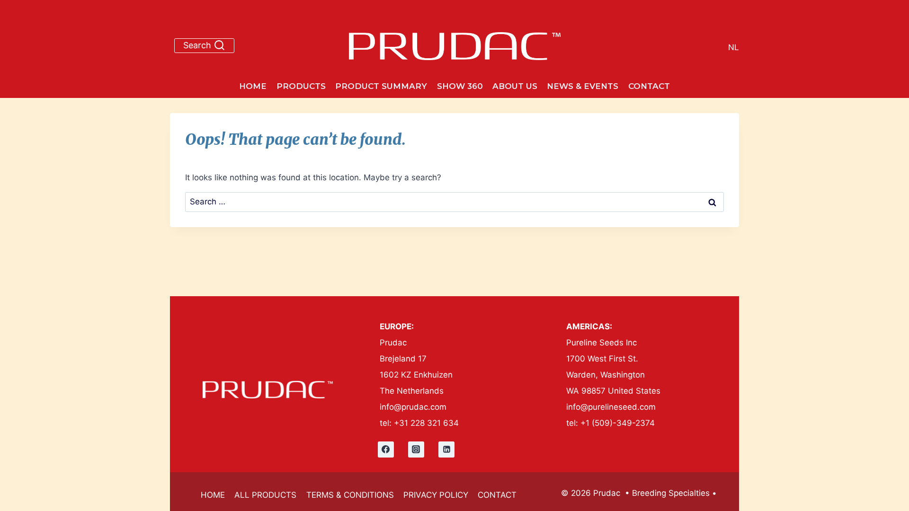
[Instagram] (416, 449)
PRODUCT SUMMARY (381, 86)
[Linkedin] (446, 449)
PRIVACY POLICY (435, 495)
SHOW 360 (460, 86)
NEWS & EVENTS (582, 86)
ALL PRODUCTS (265, 495)
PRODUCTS (301, 86)
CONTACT (649, 86)
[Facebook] (386, 449)
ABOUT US (514, 86)
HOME (253, 86)
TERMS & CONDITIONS (350, 495)
